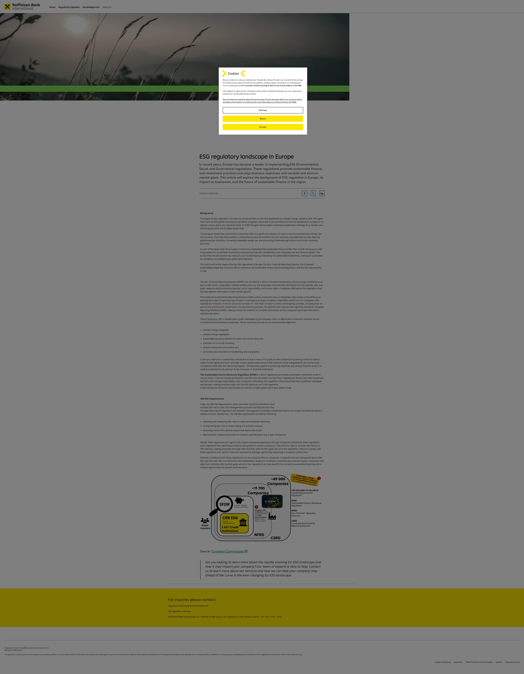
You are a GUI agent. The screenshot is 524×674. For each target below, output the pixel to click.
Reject (263, 118)
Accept (263, 127)
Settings (263, 110)
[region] (263, 101)
